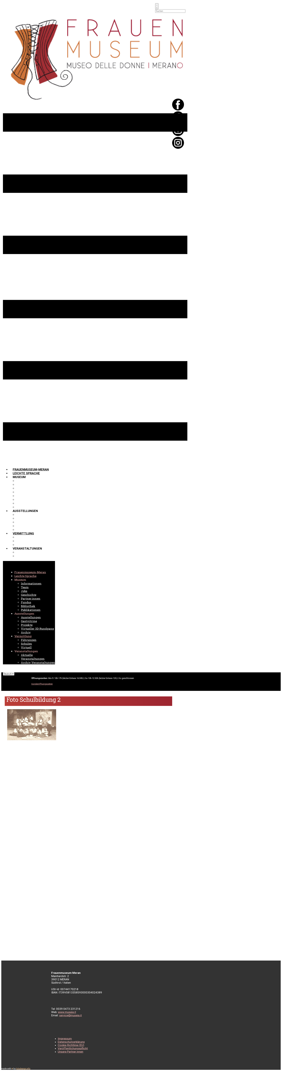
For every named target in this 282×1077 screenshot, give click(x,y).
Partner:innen (27, 496)
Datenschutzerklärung (71, 1041)
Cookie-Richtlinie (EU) (71, 1045)
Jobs (20, 488)
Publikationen (27, 507)
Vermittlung (23, 533)
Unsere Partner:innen (70, 1051)
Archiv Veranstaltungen (36, 556)
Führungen (25, 537)
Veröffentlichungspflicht (73, 1048)
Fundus (22, 499)
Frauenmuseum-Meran (31, 469)
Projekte (23, 522)
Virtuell (23, 545)
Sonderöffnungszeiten (42, 684)
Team (20, 484)
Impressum (65, 1038)
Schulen (23, 541)
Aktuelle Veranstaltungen (38, 552)
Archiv (21, 530)
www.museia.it (67, 1012)
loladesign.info (23, 1068)
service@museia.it (70, 1015)
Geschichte (25, 492)
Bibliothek (24, 503)
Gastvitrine (26, 518)
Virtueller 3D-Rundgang (35, 526)
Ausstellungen (28, 515)
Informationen (28, 481)
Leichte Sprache (26, 473)
